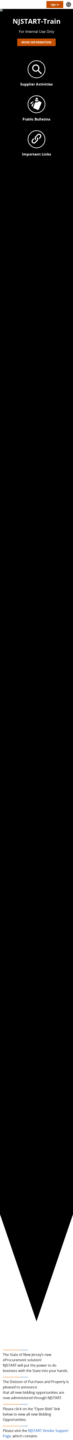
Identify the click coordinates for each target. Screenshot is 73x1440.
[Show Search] (68, 4)
